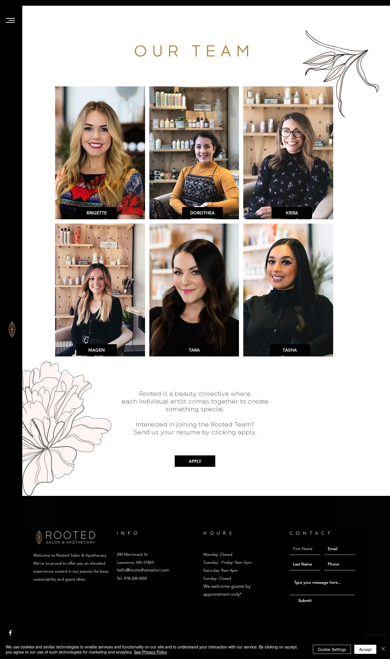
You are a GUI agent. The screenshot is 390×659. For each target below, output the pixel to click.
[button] (10, 20)
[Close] (383, 649)
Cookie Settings (332, 649)
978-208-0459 (135, 578)
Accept (365, 649)
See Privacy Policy (150, 652)
